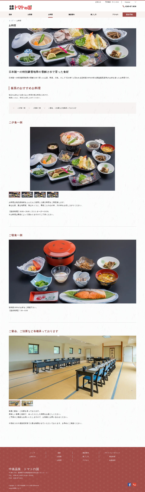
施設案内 (86, 453)
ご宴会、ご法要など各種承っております (62, 108)
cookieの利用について (15, 488)
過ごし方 (86, 456)
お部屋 (59, 456)
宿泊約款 (112, 456)
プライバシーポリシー (112, 453)
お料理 (59, 460)
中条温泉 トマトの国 (24, 469)
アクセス (86, 460)
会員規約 (112, 460)
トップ (32, 453)
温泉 (59, 453)
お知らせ (33, 456)
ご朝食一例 (37, 108)
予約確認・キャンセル (112, 2)
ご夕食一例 (21, 108)
